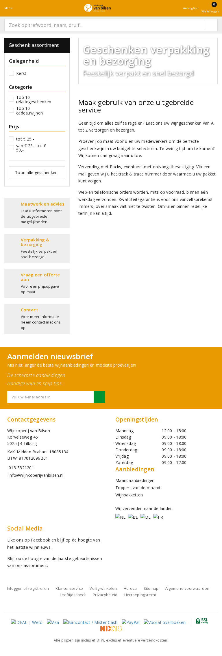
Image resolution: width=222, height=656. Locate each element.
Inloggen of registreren (28, 588)
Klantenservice (69, 588)
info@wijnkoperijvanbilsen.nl (36, 475)
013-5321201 (21, 467)
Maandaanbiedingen (135, 480)
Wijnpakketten (129, 495)
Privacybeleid (105, 594)
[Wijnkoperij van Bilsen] (97, 7)
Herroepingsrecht (140, 594)
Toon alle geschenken (36, 172)
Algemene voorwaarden (187, 588)
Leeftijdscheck (73, 594)
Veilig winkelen (103, 588)
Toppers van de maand (137, 487)
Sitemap (151, 588)
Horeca (130, 588)
